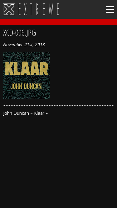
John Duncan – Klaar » (25, 113)
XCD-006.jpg (19, 32)
